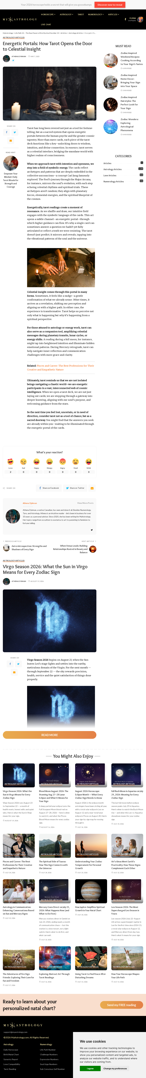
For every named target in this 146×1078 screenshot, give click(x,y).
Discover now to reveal (110, 4)
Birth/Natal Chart (11, 1054)
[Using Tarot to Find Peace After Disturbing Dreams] (91, 958)
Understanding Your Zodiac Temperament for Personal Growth (88, 864)
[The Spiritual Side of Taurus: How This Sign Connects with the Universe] (55, 846)
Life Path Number (48, 1049)
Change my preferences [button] (115, 1068)
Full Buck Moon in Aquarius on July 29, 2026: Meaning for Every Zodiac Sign (127, 794)
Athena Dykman (19, 56)
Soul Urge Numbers (48, 1064)
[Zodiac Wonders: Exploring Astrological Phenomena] (111, 127)
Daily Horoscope (11, 1049)
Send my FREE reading (121, 1005)
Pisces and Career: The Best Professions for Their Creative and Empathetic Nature (17, 864)
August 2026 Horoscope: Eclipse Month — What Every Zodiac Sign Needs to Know (89, 794)
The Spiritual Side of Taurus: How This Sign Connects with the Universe (53, 864)
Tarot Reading (10, 1069)
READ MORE (49, 735)
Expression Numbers (49, 1059)
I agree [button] (90, 1068)
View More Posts (85, 503)
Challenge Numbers (49, 1054)
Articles (107, 163)
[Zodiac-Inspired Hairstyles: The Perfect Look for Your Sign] (111, 105)
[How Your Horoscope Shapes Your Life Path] (127, 958)
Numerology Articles (114, 181)
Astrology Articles (14, 38)
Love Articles (110, 175)
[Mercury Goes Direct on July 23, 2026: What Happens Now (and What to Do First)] (55, 891)
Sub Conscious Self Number (52, 1069)
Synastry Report (11, 1059)
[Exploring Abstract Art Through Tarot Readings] (55, 958)
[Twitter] (14, 132)
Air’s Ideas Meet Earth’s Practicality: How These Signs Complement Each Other (125, 864)
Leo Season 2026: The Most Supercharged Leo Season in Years (125, 910)
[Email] (10, 140)
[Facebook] (6, 132)
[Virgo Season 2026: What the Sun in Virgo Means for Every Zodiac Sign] (19, 775)
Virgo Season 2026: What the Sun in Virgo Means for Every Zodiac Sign (17, 794)
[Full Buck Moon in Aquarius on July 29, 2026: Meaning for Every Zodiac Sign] (127, 775)
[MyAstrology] (20, 19)
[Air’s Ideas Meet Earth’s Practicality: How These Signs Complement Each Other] (127, 846)
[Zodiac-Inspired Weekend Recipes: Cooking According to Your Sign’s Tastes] (111, 60)
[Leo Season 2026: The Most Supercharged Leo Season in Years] (127, 891)
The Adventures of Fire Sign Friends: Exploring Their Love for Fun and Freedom (18, 977)
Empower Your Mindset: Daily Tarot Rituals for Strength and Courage (10, 180)
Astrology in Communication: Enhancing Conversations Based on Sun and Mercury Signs (18, 910)
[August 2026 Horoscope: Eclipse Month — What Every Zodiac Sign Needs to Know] (91, 775)
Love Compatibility (12, 1064)
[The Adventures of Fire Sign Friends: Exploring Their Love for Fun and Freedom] (19, 958)
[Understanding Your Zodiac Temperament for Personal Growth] (91, 846)
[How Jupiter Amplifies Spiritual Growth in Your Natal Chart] (91, 891)
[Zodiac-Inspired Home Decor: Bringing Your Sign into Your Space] (111, 83)
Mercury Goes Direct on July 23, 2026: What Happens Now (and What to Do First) (54, 910)
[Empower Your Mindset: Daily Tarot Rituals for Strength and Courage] (10, 163)
